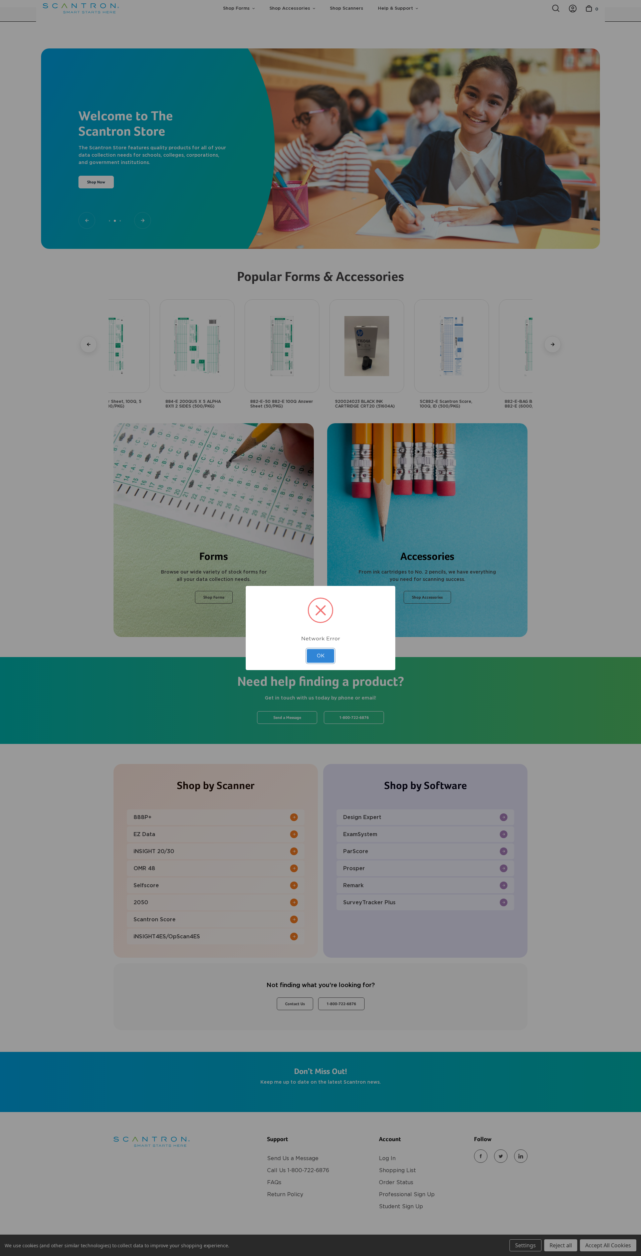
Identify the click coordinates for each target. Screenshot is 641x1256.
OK (321, 656)
